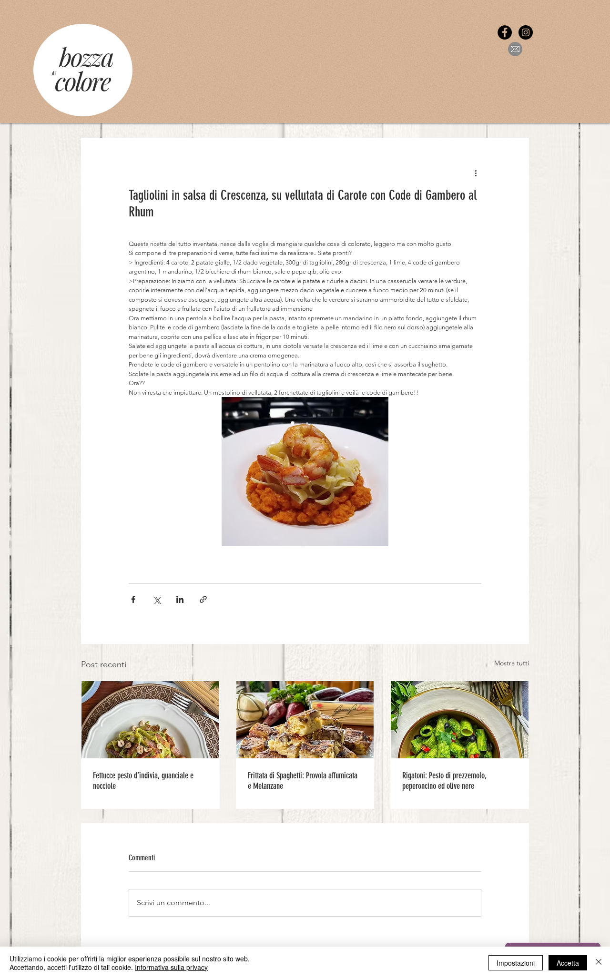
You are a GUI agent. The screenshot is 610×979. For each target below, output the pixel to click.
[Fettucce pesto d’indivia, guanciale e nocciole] (150, 719)
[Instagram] (525, 32)
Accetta (568, 963)
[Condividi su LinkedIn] (179, 599)
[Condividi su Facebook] (133, 599)
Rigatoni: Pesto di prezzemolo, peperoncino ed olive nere (444, 780)
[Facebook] (505, 32)
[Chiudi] (598, 962)
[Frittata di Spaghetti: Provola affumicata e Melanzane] (305, 719)
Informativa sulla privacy (171, 967)
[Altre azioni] (475, 172)
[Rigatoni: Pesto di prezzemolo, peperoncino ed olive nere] (460, 719)
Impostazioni (516, 963)
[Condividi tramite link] (203, 599)
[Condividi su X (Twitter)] (156, 599)
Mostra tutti (511, 663)
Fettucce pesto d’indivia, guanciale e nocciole (143, 780)
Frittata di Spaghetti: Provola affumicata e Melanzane (302, 780)
